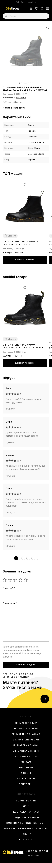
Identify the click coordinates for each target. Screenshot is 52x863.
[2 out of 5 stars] (10, 580)
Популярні (26, 784)
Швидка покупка (25, 260)
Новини (26, 834)
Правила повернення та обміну (26, 828)
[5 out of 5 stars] (26, 580)
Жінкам (26, 762)
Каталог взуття (26, 756)
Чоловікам (26, 767)
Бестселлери (26, 779)
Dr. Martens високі (25, 745)
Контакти (26, 840)
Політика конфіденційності (26, 823)
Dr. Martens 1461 (26, 723)
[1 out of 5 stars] (5, 580)
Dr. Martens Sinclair (26, 734)
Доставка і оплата (26, 812)
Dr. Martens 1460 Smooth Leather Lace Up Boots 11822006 (21, 243)
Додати (12, 236)
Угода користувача (26, 817)
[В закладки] (47, 28)
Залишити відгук (26, 665)
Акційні (26, 773)
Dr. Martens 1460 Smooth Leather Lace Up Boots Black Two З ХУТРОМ (23, 346)
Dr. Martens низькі (26, 751)
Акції (26, 806)
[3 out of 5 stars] (15, 580)
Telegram (32, 856)
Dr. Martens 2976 (26, 729)
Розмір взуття (26, 801)
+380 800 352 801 (37, 851)
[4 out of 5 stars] (21, 580)
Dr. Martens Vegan (26, 740)
